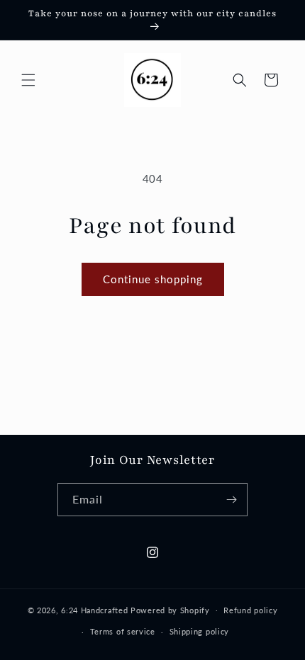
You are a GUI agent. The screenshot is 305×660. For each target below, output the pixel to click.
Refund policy (250, 610)
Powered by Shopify (170, 609)
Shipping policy (200, 631)
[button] (28, 80)
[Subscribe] (231, 499)
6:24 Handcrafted (94, 609)
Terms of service (122, 631)
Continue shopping (153, 279)
